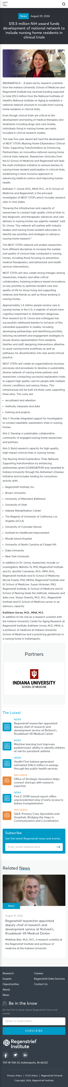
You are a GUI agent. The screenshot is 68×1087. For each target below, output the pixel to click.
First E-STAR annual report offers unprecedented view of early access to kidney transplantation (38, 800)
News (6, 995)
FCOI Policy (31, 1076)
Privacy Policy (14, 1076)
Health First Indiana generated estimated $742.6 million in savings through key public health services (36, 765)
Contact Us (41, 984)
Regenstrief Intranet (51, 1076)
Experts (7, 979)
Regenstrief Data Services (49, 979)
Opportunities (11, 984)
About (6, 989)
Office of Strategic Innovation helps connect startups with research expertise (36, 782)
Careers (38, 973)
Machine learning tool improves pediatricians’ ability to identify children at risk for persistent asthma (39, 748)
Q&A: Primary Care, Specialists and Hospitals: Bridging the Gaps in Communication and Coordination (36, 817)
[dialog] (63, 4)
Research (8, 973)
